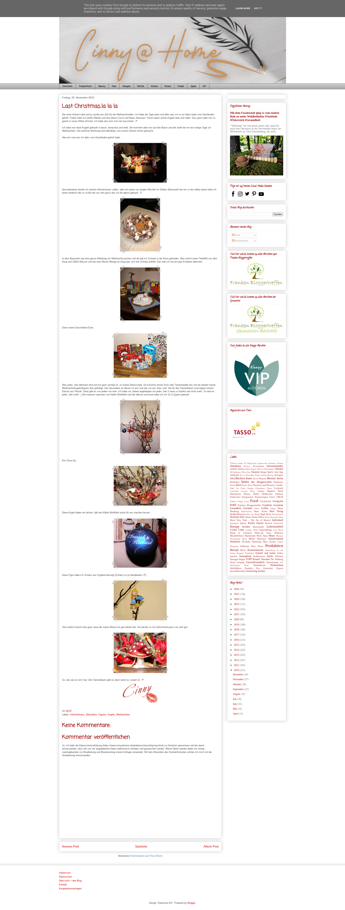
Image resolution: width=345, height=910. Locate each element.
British (232, 485)
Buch (238, 485)
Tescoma (265, 559)
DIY (204, 86)
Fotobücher (265, 501)
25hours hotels (236, 463)
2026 (237, 589)
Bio (253, 482)
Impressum (65, 872)
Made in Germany (241, 533)
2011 (237, 665)
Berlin (280, 478)
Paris (253, 546)
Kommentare (241, 240)
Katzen (154, 86)
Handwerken (246, 511)
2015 (237, 645)
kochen (261, 571)
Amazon (255, 472)
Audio (257, 475)
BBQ (232, 478)
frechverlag (251, 571)
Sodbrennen (259, 556)
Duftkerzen (267, 494)
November (238, 679)
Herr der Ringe (253, 514)
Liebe (241, 529)
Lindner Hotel (251, 530)
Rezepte (126, 86)
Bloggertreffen (264, 482)
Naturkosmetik (275, 538)
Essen (272, 497)
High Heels (265, 514)
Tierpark (240, 562)
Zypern (279, 568)
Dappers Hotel (275, 491)
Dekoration (91, 714)
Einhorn (279, 494)
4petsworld (262, 463)
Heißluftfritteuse (238, 514)
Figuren (102, 714)
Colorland (234, 491)
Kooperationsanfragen (70, 888)
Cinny (269, 488)
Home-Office (258, 517)
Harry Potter (260, 511)
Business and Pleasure (264, 485)
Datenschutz (65, 876)
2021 (237, 614)
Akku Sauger (250, 469)
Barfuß (256, 478)
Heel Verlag (276, 511)
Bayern (262, 478)
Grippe (273, 508)
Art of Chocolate (247, 475)
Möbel (252, 539)
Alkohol (279, 469)
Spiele (193, 86)
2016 (237, 640)
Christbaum (260, 488)
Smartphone (245, 556)
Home (248, 517)
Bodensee (278, 482)
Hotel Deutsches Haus (274, 517)
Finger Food (243, 501)
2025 (237, 594)
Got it (258, 8)
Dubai (256, 494)
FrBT (233, 505)
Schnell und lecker (265, 553)
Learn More (242, 8)
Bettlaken (235, 482)
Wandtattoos (259, 565)
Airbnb (233, 469)
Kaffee (251, 523)
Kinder (181, 86)
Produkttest (274, 545)
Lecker (233, 529)
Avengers (278, 475)
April (236, 713)
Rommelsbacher (255, 550)
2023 (237, 604)
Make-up (259, 533)
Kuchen (246, 526)
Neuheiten (235, 541)
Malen (269, 533)
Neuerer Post (70, 846)
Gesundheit (235, 508)
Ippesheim (234, 523)
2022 (237, 609)
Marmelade (250, 536)
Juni (235, 704)
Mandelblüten (237, 536)
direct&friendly (237, 571)
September (238, 689)
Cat (237, 488)
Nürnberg (256, 541)
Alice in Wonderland (265, 469)
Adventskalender (274, 466)
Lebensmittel (275, 526)
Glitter (256, 508)
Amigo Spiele (266, 472)
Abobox (246, 466)
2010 (237, 670)
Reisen (168, 86)
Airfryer (241, 469)
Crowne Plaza (247, 491)
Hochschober (277, 514)
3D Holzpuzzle (250, 463)
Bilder (245, 482)
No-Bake (246, 541)
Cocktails (278, 488)
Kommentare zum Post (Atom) (146, 856)
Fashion (233, 501)
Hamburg (234, 511)
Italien (243, 523)
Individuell (277, 520)
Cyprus (260, 491)
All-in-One (245, 472)
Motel (244, 539)
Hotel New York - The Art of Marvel (250, 520)
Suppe (242, 559)
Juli (235, 699)
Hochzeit (234, 517)
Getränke (247, 508)
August (237, 694)
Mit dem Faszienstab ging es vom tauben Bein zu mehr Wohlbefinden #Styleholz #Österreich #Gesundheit (254, 116)
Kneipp (234, 526)
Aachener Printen (275, 463)
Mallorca (278, 533)
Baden (249, 478)
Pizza (260, 546)
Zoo (258, 568)
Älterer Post (211, 846)
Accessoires (258, 466)
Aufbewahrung (267, 475)
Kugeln (111, 714)
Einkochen (235, 497)
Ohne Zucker (269, 541)
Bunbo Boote (247, 485)
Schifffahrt (249, 553)
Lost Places (278, 530)
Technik (140, 86)
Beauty (101, 86)
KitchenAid (278, 523)
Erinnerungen (261, 497)
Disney (247, 494)
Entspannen (247, 497)
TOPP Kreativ (253, 559)
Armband (234, 475)
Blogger (191, 903)
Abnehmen (235, 466)
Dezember (238, 674)
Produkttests (85, 86)
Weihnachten (123, 714)
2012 (237, 660)
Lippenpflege (265, 530)
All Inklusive (235, 472)
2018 (237, 629)
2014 (237, 650)
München (261, 539)
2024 (237, 599)
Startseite (67, 86)
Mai (235, 708)
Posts (237, 235)
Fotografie (278, 501)
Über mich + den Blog (70, 880)
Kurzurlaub (258, 527)
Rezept (234, 550)
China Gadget (247, 488)
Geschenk (278, 505)
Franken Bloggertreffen (249, 505)
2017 (237, 634)
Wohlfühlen (236, 568)
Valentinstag (272, 562)
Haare (280, 508)
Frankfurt (267, 505)
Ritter (243, 550)
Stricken (279, 556)
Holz (242, 517)
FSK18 (280, 497)
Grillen (264, 508)
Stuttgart (234, 559)
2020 (237, 619)
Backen (240, 478)
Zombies (249, 568)
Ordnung (244, 546)
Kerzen (268, 523)
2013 (237, 655)
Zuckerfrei (268, 568)
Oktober (237, 684)
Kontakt (63, 884)
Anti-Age (278, 472)
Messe (272, 535)
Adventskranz (77, 714)
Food (114, 86)
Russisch (240, 553)
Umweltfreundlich (255, 562)
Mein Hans (262, 536)
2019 (237, 624)
